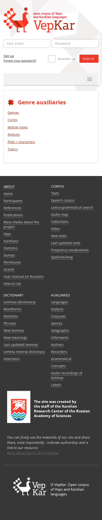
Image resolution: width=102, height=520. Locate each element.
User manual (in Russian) (23, 276)
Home (8, 193)
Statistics (11, 248)
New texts (59, 236)
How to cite (12, 283)
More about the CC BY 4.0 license (33, 452)
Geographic (60, 330)
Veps (7, 234)
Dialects (57, 309)
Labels (56, 385)
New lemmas (14, 330)
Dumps (9, 255)
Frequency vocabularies (70, 250)
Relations (11, 316)
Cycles (13, 120)
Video (55, 228)
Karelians (11, 241)
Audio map (59, 214)
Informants (60, 337)
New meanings (15, 337)
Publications (13, 215)
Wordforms (12, 309)
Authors (57, 344)
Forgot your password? (20, 60)
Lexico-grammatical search (72, 207)
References (12, 208)
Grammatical (61, 359)
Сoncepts (58, 366)
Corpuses (58, 316)
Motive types (18, 127)
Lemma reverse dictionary (24, 351)
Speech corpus (62, 200)
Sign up (9, 56)
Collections (59, 221)
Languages (59, 302)
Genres (13, 112)
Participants (13, 200)
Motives (14, 134)
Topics (13, 149)
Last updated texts (65, 243)
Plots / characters (21, 142)
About (9, 186)
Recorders (59, 351)
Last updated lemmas (21, 344)
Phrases (10, 323)
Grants (9, 269)
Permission (12, 262)
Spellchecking (62, 257)
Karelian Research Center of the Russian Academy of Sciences (62, 411)
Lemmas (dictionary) (20, 302)
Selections (12, 359)
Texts (55, 193)
